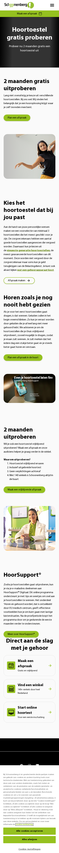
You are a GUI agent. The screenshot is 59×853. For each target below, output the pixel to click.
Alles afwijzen (29, 839)
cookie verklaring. (24, 824)
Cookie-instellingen (30, 849)
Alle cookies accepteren (29, 831)
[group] (17, 118)
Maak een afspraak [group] (27, 13)
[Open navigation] (52, 5)
